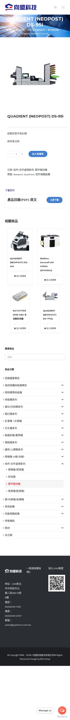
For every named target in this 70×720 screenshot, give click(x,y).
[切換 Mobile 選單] (63, 7)
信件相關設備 (42, 174)
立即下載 (54, 200)
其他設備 (10, 506)
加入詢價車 (38, 154)
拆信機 (11, 476)
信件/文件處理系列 (23, 169)
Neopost (18, 174)
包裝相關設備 (12, 513)
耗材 (7, 528)
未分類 (8, 535)
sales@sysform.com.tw (18, 624)
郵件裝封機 (41, 169)
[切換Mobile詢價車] (55, 7)
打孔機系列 (11, 428)
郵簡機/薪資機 (16, 469)
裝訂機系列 (11, 413)
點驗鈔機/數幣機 (14, 435)
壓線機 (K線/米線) (14, 456)
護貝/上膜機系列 (14, 449)
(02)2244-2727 (13, 615)
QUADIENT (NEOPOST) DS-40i (19, 262)
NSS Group (45, 659)
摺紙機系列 (11, 442)
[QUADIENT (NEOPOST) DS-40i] (19, 240)
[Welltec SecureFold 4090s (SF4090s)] (50, 240)
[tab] (35, 190)
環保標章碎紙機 (13, 392)
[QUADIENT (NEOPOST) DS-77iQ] (50, 296)
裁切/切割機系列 (14, 406)
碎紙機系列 (11, 399)
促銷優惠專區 (12, 378)
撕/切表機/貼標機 (14, 499)
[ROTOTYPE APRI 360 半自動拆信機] (20, 296)
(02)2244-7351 (13, 606)
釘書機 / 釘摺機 (13, 421)
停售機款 (10, 520)
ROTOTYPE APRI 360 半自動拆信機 (20, 314)
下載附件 (10, 190)
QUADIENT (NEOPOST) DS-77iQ (49, 314)
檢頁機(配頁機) (16, 491)
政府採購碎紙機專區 (16, 385)
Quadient (29, 174)
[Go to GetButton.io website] (62, 717)
